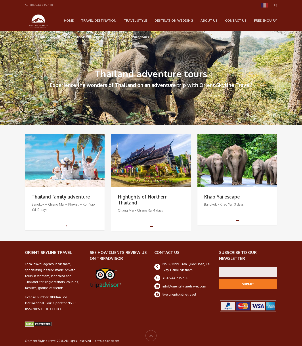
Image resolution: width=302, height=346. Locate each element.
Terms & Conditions (106, 340)
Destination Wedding (174, 20)
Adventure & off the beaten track (77, 37)
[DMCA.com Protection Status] (38, 324)
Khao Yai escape (222, 197)
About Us (209, 20)
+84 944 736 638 (175, 278)
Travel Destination (98, 20)
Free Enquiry (265, 20)
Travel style (135, 20)
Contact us (236, 20)
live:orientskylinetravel (179, 294)
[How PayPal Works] (248, 306)
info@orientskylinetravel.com (184, 286)
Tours (42, 37)
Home (69, 20)
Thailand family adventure (61, 197)
